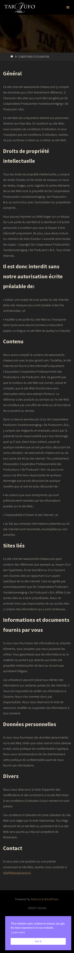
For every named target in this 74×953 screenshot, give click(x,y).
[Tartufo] (19, 7)
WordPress (51, 899)
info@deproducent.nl (17, 873)
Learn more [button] (18, 932)
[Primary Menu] (68, 7)
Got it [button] (38, 941)
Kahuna (35, 899)
